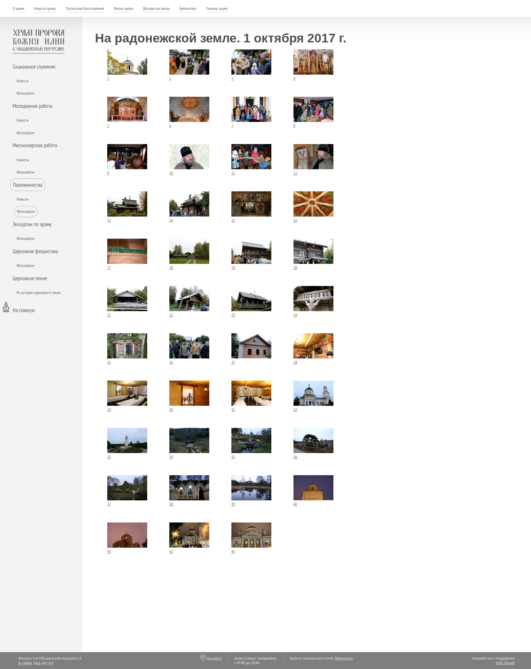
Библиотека (187, 8)
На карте (214, 658)
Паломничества (27, 184)
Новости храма (45, 8)
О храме (18, 8)
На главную (24, 310)
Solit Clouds (505, 662)
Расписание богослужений (85, 8)
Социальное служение (34, 66)
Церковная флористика (35, 251)
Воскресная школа (156, 8)
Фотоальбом (25, 93)
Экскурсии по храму (32, 224)
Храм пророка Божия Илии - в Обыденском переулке (39, 41)
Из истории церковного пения (39, 292)
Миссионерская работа (35, 145)
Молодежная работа (32, 105)
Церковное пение (30, 278)
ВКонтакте (344, 658)
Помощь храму (217, 8)
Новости (23, 81)
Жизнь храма (123, 8)
